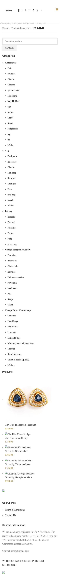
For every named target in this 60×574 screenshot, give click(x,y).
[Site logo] (30, 10)
